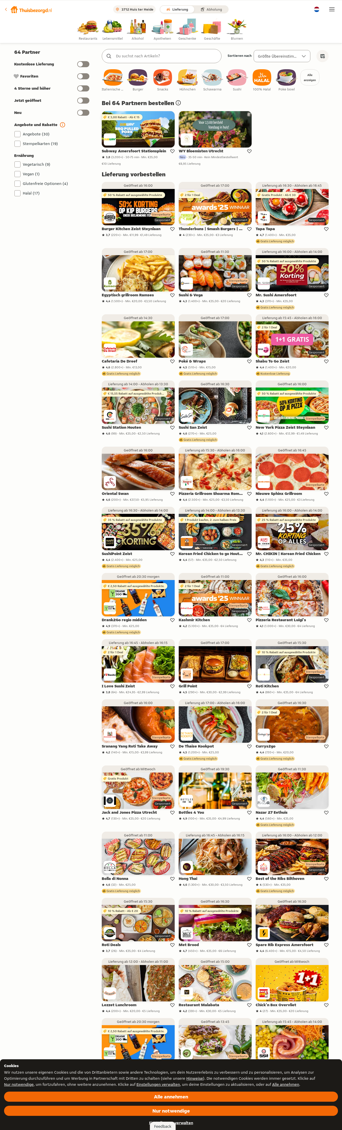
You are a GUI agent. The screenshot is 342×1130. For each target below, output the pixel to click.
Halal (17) (31, 193)
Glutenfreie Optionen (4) (45, 183)
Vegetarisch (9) (36, 164)
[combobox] (166, 56)
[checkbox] (113, 80)
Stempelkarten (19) (40, 143)
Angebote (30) (36, 134)
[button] (28, 9)
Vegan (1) (31, 174)
